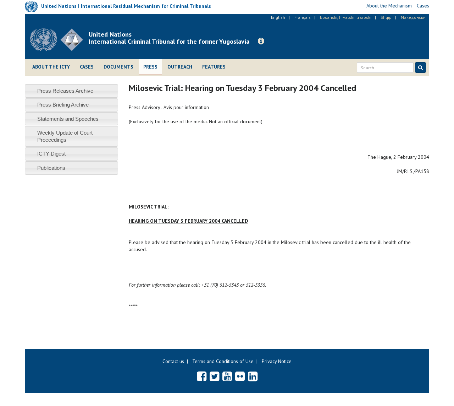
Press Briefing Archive (63, 105)
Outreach (179, 67)
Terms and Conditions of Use (223, 361)
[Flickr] (240, 376)
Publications (51, 168)
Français (302, 17)
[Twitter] (214, 376)
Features (214, 67)
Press (150, 67)
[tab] (71, 90)
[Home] (59, 39)
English (278, 17)
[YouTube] (227, 376)
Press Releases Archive (65, 91)
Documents (118, 67)
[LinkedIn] (253, 376)
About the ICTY (51, 67)
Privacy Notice (277, 361)
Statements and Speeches (68, 119)
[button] (261, 41)
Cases (87, 67)
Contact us (173, 361)
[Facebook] (201, 376)
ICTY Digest (51, 154)
